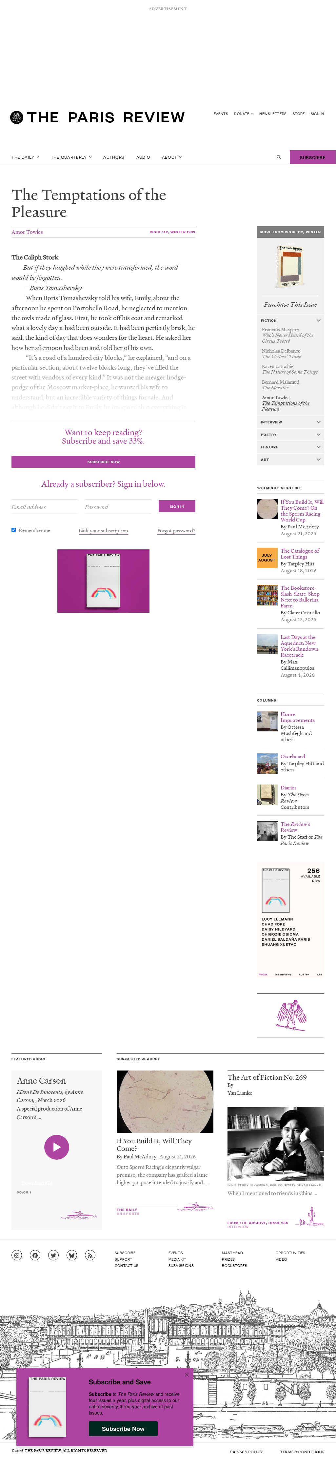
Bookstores (234, 1265)
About (170, 157)
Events (221, 113)
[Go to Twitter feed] (53, 1255)
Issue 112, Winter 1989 (173, 232)
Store (299, 113)
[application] (57, 1179)
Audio (143, 157)
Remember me (34, 530)
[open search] (279, 157)
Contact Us (127, 1265)
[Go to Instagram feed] (16, 1255)
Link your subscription (103, 530)
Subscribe (313, 156)
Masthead (232, 1252)
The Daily (23, 157)
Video (281, 1259)
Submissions (181, 1265)
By (230, 1085)
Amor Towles (27, 231)
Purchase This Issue (290, 304)
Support (123, 1259)
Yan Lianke (239, 1092)
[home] (97, 120)
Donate (242, 113)
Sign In (317, 113)
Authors (114, 157)
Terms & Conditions (302, 1452)
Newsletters (273, 113)
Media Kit (177, 1259)
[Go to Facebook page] (35, 1255)
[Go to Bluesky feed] (72, 1255)
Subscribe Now (123, 1428)
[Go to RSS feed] (90, 1255)
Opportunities (291, 1252)
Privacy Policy (246, 1452)
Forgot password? (176, 530)
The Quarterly (69, 157)
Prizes (228, 1259)
